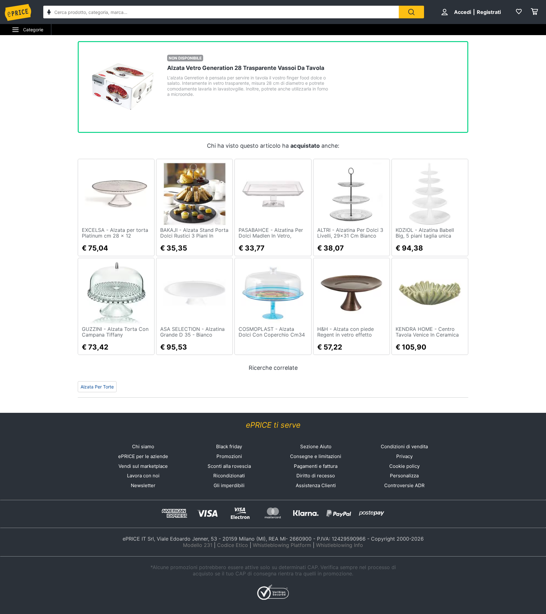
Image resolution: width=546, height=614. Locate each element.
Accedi (462, 12)
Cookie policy (404, 466)
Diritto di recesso (315, 476)
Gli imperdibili (229, 485)
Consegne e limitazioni (315, 456)
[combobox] (221, 12)
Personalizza (404, 476)
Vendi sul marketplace (143, 466)
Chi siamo (143, 446)
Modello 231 (197, 545)
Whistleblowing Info (339, 545)
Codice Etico (232, 545)
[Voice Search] (49, 12)
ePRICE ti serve (273, 425)
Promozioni (229, 456)
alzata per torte (97, 386)
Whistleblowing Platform (282, 545)
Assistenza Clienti (316, 485)
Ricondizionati (229, 476)
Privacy (404, 456)
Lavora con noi (143, 476)
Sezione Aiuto (315, 446)
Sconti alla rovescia (229, 466)
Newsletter (143, 485)
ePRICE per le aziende (143, 456)
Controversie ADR (404, 485)
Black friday (229, 446)
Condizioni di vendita (404, 446)
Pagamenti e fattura (315, 466)
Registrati (489, 12)
